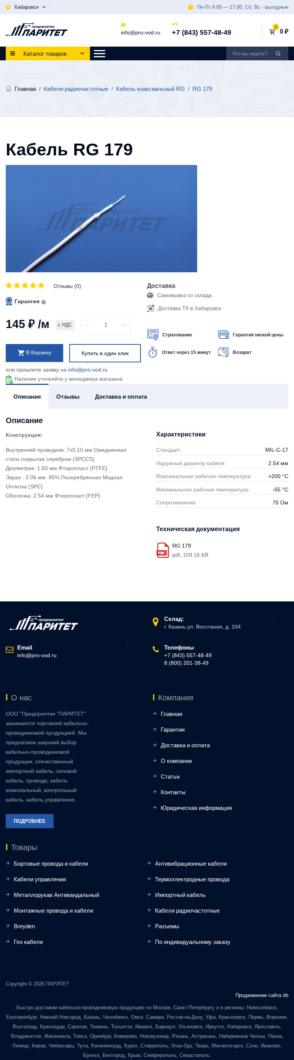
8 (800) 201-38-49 (186, 663)
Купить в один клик (105, 353)
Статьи (170, 776)
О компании (176, 761)
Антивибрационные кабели (191, 863)
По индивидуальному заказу (192, 942)
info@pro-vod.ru (140, 32)
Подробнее (30, 821)
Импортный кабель (180, 895)
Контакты (173, 792)
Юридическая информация (196, 808)
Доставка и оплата (185, 745)
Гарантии (173, 729)
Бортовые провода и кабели (51, 863)
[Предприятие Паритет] (37, 29)
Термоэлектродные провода (192, 879)
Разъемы (167, 926)
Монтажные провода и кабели (53, 910)
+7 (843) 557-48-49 (201, 32)
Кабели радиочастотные (187, 910)
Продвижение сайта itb (261, 995)
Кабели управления (40, 879)
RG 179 (181, 546)
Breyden (24, 926)
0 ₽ (284, 31)
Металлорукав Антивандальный (56, 895)
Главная (25, 89)
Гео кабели (28, 942)
